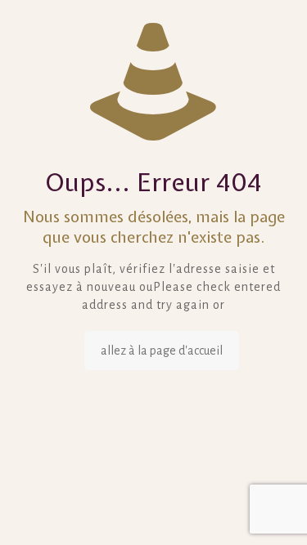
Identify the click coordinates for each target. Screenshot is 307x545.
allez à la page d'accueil (162, 350)
